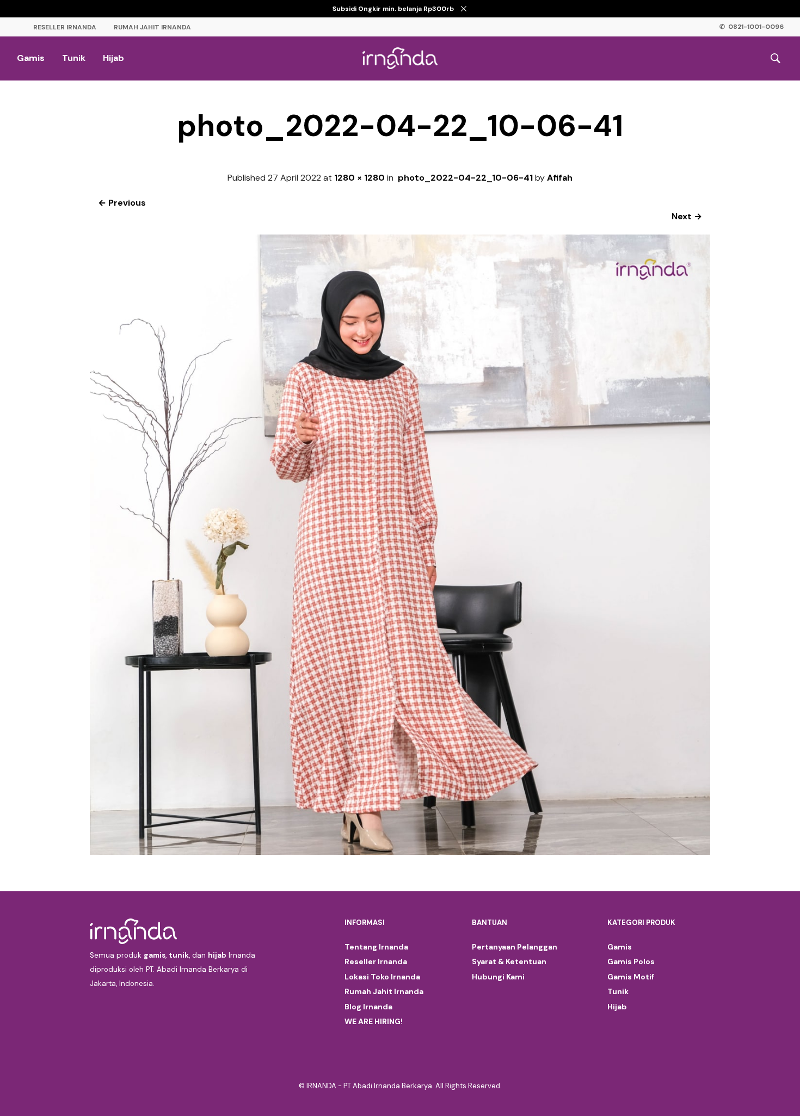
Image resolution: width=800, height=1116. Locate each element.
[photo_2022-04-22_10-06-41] (400, 852)
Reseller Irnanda (64, 27)
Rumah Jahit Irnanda (152, 27)
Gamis (31, 58)
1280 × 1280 (359, 177)
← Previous (122, 202)
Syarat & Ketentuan (509, 961)
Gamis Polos (631, 961)
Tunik (73, 58)
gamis (154, 955)
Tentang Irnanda (376, 947)
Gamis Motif (630, 977)
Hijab (113, 58)
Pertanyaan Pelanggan (514, 947)
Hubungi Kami (498, 977)
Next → (687, 216)
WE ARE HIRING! (373, 1021)
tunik (179, 955)
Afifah (560, 177)
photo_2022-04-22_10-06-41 (465, 177)
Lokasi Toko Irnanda (382, 977)
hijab (217, 955)
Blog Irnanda (368, 1007)
